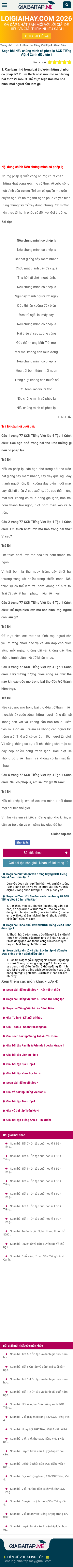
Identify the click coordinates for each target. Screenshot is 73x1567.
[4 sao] (64, 62)
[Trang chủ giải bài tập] (36, 9)
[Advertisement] (36, 127)
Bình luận (22, 842)
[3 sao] (59, 62)
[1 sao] (49, 62)
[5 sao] (69, 62)
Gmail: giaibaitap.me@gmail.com (28, 1561)
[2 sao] (54, 62)
